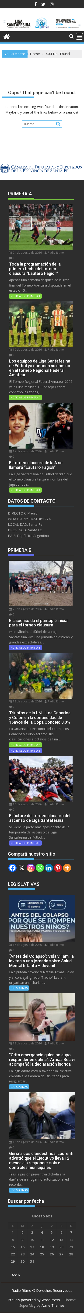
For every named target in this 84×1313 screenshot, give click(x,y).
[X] (22, 868)
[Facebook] (12, 868)
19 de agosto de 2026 (27, 350)
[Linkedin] (49, 868)
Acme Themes (53, 1305)
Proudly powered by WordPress (34, 1299)
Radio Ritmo (55, 253)
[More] (67, 868)
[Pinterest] (58, 868)
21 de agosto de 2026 (27, 253)
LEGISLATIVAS (19, 988)
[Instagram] (31, 868)
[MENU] (79, 36)
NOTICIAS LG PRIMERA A (25, 296)
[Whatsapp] (40, 868)
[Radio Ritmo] (42, 28)
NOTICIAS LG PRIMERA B (25, 647)
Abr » (16, 1274)
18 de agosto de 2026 (27, 701)
